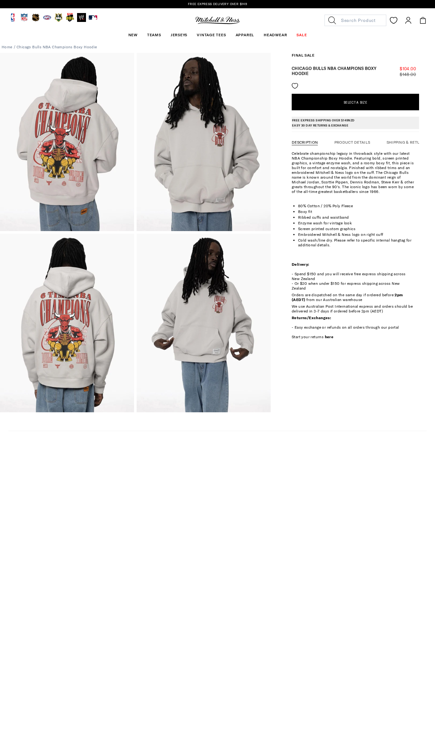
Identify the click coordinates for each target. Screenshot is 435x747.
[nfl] (24, 20)
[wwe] (81, 20)
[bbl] (70, 20)
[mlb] (93, 20)
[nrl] (58, 20)
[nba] (12, 20)
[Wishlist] (393, 20)
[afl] (47, 20)
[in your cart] (423, 20)
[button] (154, 35)
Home (7, 47)
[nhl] (35, 20)
